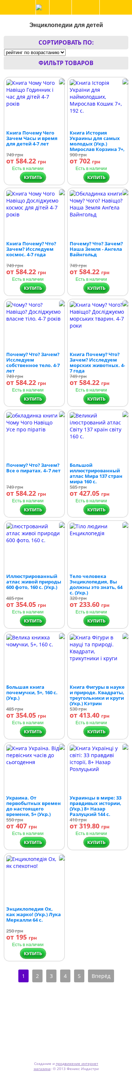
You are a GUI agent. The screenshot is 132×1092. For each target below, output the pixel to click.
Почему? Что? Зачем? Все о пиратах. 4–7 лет (33, 468)
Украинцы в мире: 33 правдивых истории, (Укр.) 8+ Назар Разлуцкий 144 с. (95, 805)
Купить (33, 177)
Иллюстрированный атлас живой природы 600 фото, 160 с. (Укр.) (33, 581)
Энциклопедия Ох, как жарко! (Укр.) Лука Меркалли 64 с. (33, 914)
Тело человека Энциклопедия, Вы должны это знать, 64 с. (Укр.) (96, 584)
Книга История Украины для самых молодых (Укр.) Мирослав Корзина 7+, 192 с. (97, 143)
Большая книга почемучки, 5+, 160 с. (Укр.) (32, 692)
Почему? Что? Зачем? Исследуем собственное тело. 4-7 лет (33, 362)
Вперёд (101, 975)
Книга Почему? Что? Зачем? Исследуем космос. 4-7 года (31, 249)
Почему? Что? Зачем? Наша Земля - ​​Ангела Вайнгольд (96, 249)
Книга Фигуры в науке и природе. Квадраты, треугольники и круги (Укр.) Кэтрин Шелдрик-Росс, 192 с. (97, 698)
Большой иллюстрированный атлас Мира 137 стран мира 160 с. (96, 473)
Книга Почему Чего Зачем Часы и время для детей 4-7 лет (32, 138)
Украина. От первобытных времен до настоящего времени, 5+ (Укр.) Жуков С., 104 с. (33, 808)
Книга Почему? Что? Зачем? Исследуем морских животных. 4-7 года (97, 362)
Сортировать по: (66, 42)
